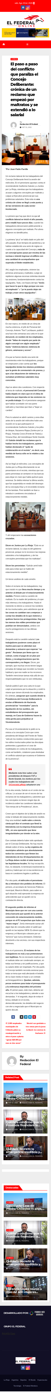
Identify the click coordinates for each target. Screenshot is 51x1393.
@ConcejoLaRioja (17, 785)
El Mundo (32, 1380)
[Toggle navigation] (27, 44)
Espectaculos (42, 1380)
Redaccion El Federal (29, 124)
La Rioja (14, 59)
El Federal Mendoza (30, 1386)
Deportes (23, 1380)
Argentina (15, 1380)
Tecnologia (17, 1386)
